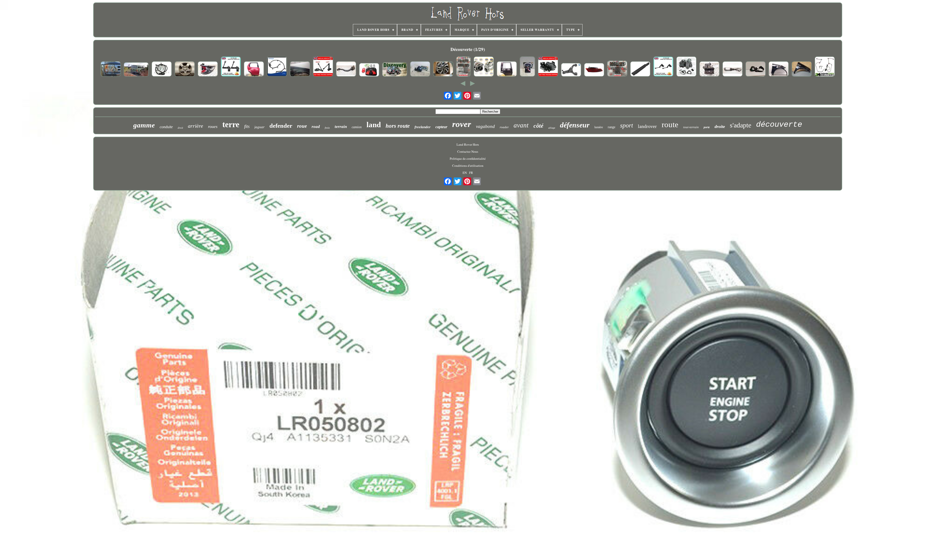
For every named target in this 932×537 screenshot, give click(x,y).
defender (280, 125)
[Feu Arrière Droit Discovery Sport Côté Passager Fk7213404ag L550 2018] (208, 69)
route (670, 124)
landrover (647, 126)
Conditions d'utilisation (467, 165)
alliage (551, 127)
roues (212, 126)
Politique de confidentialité (468, 158)
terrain (341, 126)
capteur (441, 127)
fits (247, 126)
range (611, 127)
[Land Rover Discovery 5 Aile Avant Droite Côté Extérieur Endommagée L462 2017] (778, 69)
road (316, 126)
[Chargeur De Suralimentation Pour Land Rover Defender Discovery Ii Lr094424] (686, 67)
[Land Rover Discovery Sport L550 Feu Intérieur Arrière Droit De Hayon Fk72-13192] (527, 67)
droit (180, 127)
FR (471, 172)
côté (538, 126)
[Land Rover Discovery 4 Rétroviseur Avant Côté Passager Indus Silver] (420, 69)
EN (465, 172)
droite (720, 126)
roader (504, 127)
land (373, 124)
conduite (166, 127)
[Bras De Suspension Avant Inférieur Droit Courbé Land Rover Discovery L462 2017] (346, 69)
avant (521, 125)
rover (461, 124)
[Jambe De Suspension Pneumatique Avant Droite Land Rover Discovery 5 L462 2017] (732, 69)
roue (302, 126)
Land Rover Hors (468, 144)
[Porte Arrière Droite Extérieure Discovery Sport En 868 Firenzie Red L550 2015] (254, 69)
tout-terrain (691, 127)
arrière (195, 126)
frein (327, 127)
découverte (779, 124)
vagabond (485, 126)
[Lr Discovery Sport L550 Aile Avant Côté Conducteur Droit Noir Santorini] (802, 69)
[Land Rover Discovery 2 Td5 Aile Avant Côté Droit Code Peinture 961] (300, 69)
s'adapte (740, 125)
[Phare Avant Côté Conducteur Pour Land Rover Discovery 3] (111, 69)
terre (230, 124)
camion (357, 127)
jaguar (259, 127)
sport (626, 125)
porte (707, 127)
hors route (398, 126)
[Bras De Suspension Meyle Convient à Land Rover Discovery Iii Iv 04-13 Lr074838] (571, 70)
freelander (423, 127)
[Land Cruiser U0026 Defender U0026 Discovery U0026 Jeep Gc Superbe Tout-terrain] (136, 70)
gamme (144, 125)
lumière (598, 127)
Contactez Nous (467, 151)
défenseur (575, 125)
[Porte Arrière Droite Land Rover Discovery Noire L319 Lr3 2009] (507, 69)
